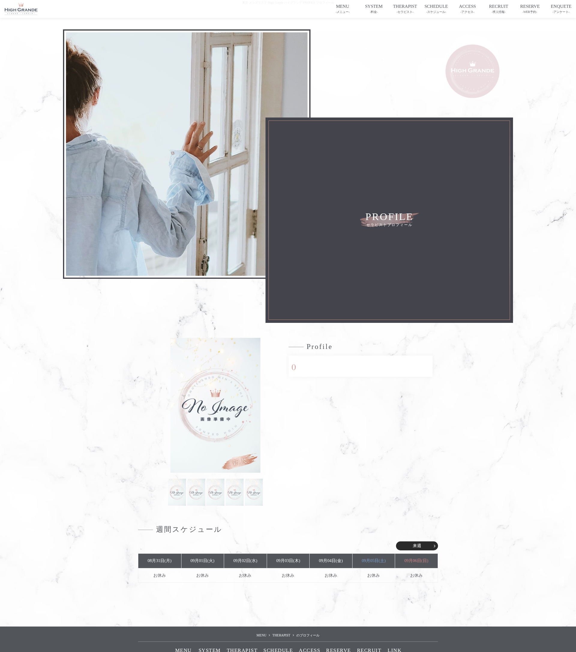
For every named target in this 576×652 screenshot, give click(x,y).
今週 (159, 545)
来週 (417, 545)
